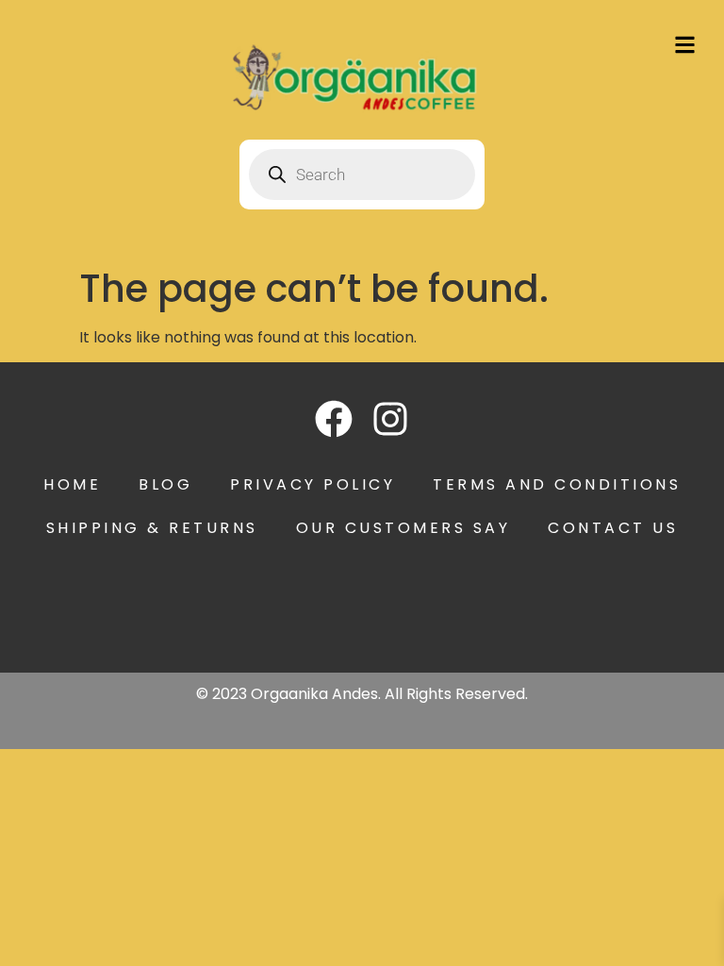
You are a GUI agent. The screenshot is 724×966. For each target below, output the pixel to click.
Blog (165, 484)
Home (72, 484)
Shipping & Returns (152, 528)
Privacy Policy (312, 484)
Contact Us (613, 528)
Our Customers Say (403, 528)
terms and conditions (557, 484)
